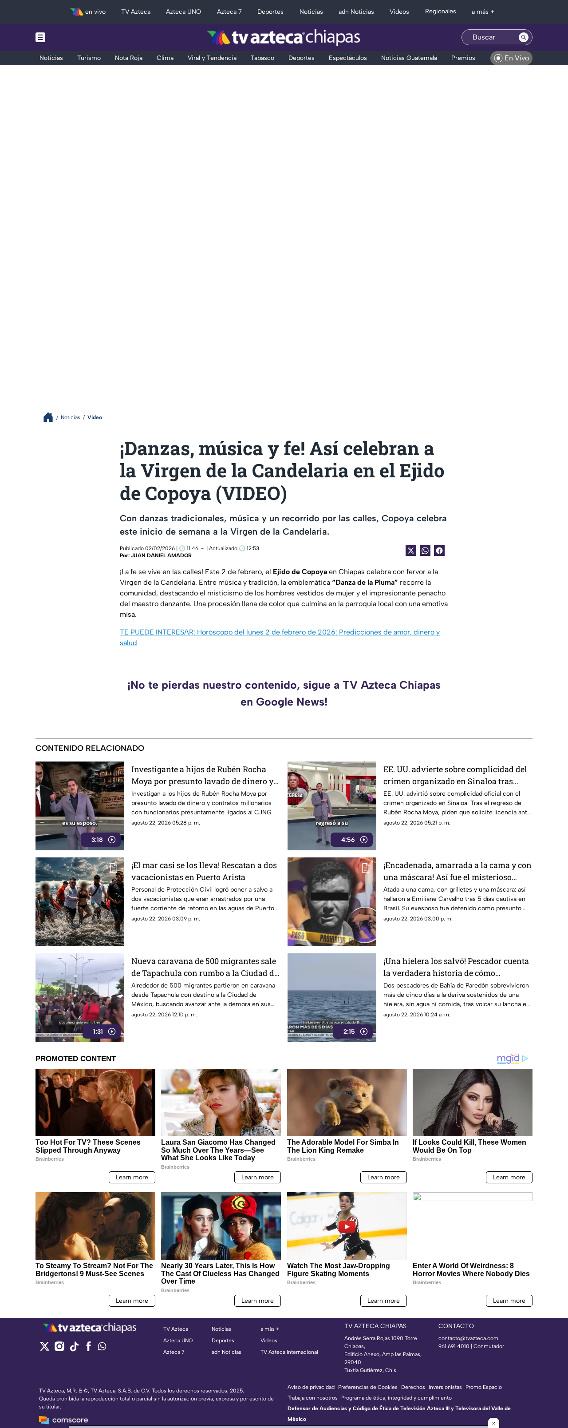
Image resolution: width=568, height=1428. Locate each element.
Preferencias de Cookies (368, 1387)
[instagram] (59, 1349)
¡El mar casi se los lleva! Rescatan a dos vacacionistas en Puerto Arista (204, 871)
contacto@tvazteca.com (468, 1338)
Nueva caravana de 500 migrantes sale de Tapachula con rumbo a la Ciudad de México (204, 967)
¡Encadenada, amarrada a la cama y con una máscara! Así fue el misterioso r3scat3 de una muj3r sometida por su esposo (457, 871)
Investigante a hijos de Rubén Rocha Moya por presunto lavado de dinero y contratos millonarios (202, 775)
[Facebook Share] (439, 550)
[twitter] (44, 1349)
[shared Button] (425, 550)
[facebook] (88, 1349)
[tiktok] (73, 1349)
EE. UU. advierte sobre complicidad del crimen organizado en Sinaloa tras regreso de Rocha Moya (455, 775)
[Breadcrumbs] (52, 417)
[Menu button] (71, 37)
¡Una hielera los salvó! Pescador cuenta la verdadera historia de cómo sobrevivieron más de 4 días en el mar (456, 967)
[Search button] (524, 37)
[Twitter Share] (411, 550)
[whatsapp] (102, 1348)
